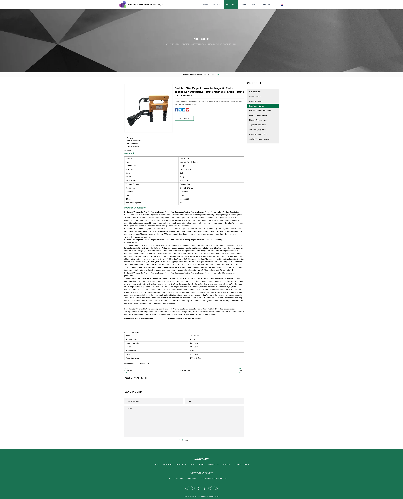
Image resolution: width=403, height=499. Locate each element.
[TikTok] (216, 488)
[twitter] (198, 488)
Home (205, 4)
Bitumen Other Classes (257, 120)
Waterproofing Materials (258, 115)
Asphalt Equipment (256, 101)
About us (216, 4)
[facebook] (187, 488)
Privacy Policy (242, 464)
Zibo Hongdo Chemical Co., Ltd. (214, 478)
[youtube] (204, 488)
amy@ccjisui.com (214, 496)
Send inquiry (184, 118)
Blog (253, 4)
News (244, 4)
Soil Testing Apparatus (257, 129)
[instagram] (210, 488)
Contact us (265, 4)
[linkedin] (193, 488)
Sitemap (227, 464)
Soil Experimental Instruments (260, 111)
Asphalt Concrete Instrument (259, 139)
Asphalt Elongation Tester (258, 134)
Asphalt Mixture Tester (257, 125)
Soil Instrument (254, 92)
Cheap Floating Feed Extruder (183, 478)
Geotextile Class (255, 96)
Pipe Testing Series (205, 75)
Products (230, 4)
